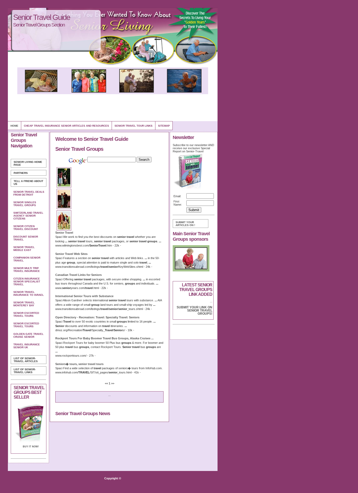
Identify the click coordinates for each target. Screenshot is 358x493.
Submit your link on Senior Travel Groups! (194, 310)
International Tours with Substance (84, 296)
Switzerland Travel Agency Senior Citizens (28, 215)
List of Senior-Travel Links (25, 371)
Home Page (28, 163)
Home (14, 125)
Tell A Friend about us (28, 182)
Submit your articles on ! (185, 224)
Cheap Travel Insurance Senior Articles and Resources (66, 125)
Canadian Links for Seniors (78, 274)
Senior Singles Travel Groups (24, 204)
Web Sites (71, 253)
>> (112, 383)
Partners (21, 173)
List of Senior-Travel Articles (26, 360)
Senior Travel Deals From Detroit (28, 193)
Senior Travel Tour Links (134, 125)
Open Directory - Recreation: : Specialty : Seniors (97, 317)
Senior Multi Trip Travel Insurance (26, 269)
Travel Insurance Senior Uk (26, 346)
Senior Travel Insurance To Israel (28, 293)
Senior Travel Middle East (24, 248)
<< (107, 383)
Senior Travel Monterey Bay (24, 304)
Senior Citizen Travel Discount (25, 228)
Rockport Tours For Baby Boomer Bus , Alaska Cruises (104, 338)
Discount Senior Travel (25, 238)
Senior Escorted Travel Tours (26, 314)
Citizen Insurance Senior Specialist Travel (26, 281)
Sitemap (164, 125)
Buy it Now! (31, 446)
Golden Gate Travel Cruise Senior (28, 335)
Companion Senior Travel (26, 259)
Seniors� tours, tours (79, 364)
